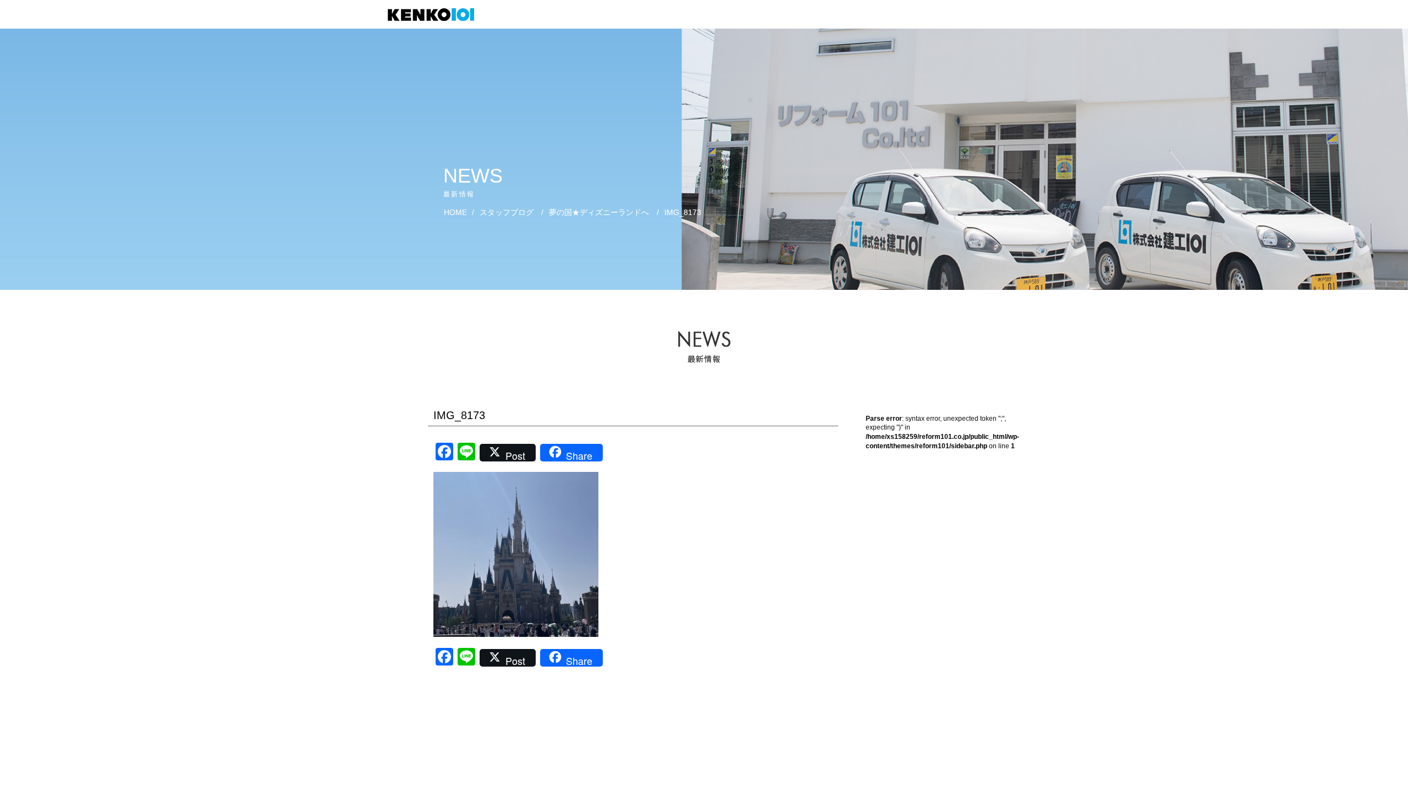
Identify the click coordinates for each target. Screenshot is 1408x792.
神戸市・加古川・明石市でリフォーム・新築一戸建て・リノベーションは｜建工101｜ (436, 14)
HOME (455, 212)
